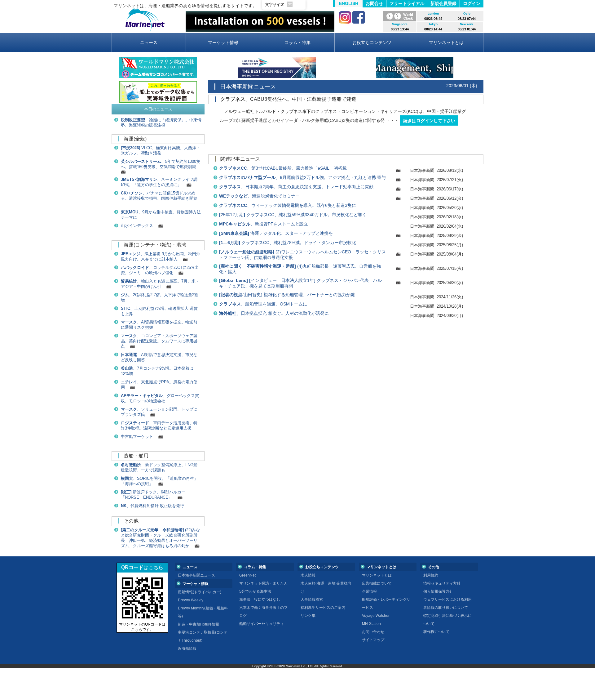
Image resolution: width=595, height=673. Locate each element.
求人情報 (308, 575)
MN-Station (371, 624)
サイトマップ (373, 640)
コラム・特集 (297, 42)
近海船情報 (187, 648)
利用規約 (430, 575)
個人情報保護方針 (438, 591)
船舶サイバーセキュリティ (261, 624)
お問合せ (374, 3)
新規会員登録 (443, 3)
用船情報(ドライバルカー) (199, 592)
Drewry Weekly (190, 600)
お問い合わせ (373, 632)
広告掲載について (377, 583)
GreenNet (247, 575)
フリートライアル (407, 3)
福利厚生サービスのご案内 (323, 607)
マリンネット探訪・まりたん (263, 583)
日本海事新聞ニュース (196, 575)
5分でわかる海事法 (255, 591)
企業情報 (369, 591)
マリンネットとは (446, 42)
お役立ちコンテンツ (371, 42)
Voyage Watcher (376, 615)
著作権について (436, 632)
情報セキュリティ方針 (442, 583)
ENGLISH (348, 3)
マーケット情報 (223, 42)
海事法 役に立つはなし (259, 599)
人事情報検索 (312, 599)
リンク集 (308, 615)
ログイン (471, 3)
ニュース (148, 42)
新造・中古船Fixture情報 (198, 624)
